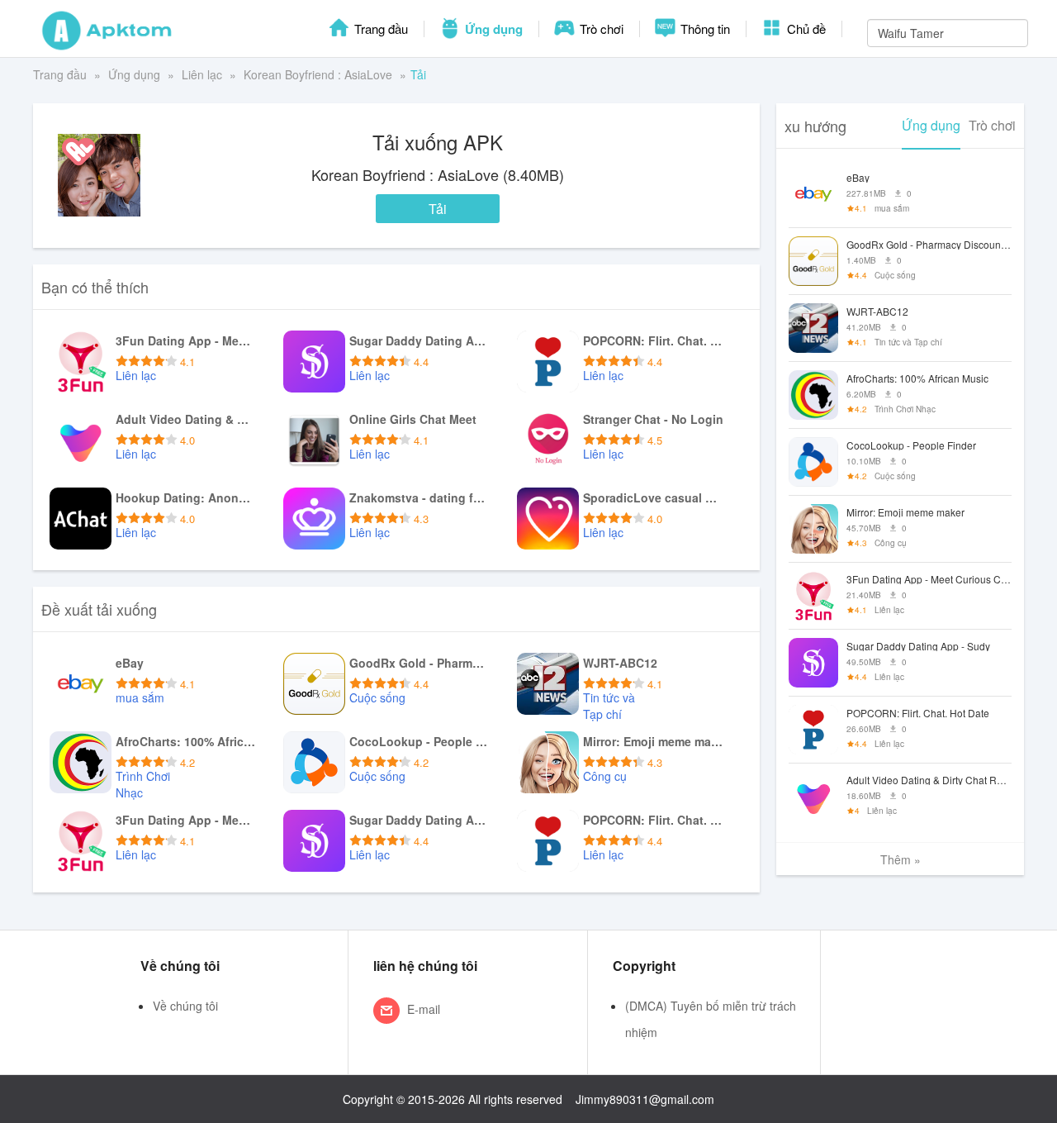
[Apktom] (107, 29)
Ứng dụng (492, 29)
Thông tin (703, 28)
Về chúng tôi (185, 1005)
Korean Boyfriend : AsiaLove (318, 74)
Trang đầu (379, 28)
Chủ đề (805, 28)
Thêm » (900, 859)
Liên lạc (202, 74)
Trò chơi (599, 28)
